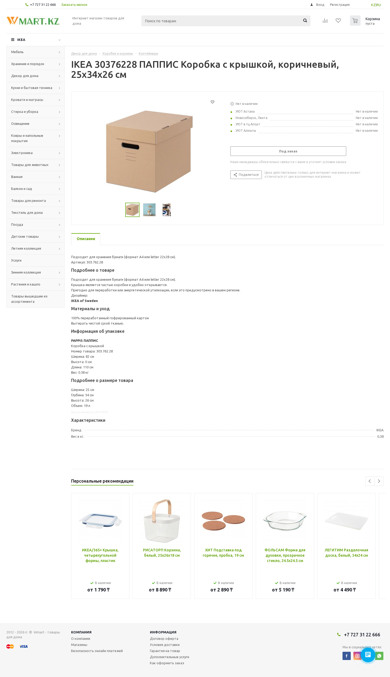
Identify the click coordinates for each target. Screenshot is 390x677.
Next (379, 481)
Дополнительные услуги (169, 657)
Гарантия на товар (165, 651)
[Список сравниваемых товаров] (325, 22)
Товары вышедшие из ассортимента (29, 298)
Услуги (16, 260)
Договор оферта (164, 638)
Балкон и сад (21, 188)
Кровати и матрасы (27, 99)
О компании (80, 638)
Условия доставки (165, 644)
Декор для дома (24, 76)
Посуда (17, 224)
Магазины (79, 644)
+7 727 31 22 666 (43, 4)
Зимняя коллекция (26, 272)
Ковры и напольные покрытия (27, 138)
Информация (163, 632)
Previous (370, 481)
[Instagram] (357, 656)
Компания (81, 632)
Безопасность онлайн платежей (97, 651)
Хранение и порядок (27, 64)
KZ (373, 5)
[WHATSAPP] (379, 656)
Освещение (20, 123)
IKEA (21, 39)
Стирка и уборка (24, 111)
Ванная (17, 176)
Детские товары (25, 236)
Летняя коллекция (26, 248)
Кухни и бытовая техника (31, 88)
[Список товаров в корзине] (365, 24)
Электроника (22, 153)
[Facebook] (347, 656)
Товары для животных (30, 165)
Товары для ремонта (28, 200)
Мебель (17, 52)
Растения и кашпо (25, 284)
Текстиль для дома (27, 212)
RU (378, 5)
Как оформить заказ (167, 663)
